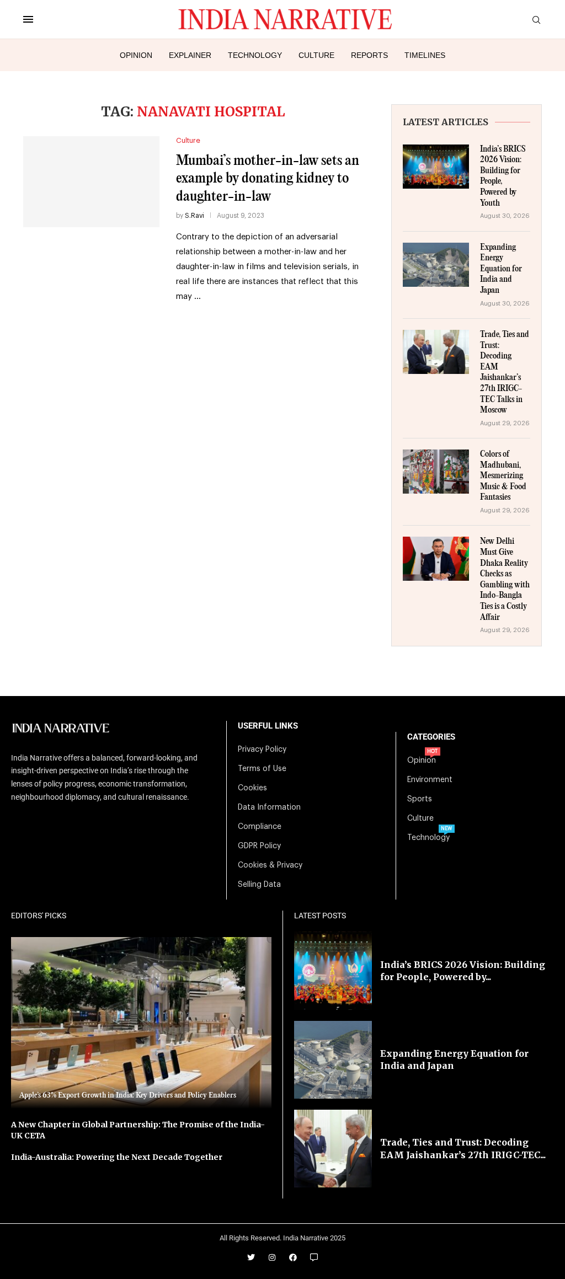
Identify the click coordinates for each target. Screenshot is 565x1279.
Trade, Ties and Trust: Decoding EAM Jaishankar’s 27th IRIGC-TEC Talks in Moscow (504, 372)
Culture (316, 55)
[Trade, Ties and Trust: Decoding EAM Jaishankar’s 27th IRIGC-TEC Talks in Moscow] (436, 352)
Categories (431, 737)
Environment (429, 780)
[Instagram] (272, 1257)
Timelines (424, 55)
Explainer (190, 55)
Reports (369, 55)
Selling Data (259, 885)
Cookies (252, 788)
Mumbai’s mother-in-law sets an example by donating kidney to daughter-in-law (267, 179)
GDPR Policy (259, 846)
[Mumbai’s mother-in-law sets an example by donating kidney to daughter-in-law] (91, 181)
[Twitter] (251, 1257)
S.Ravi (194, 215)
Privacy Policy (262, 749)
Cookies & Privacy (270, 865)
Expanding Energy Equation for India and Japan (501, 269)
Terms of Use (262, 769)
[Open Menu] (28, 19)
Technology (255, 55)
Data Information (269, 807)
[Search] (536, 20)
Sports (419, 799)
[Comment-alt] (314, 1257)
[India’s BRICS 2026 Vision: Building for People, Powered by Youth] (436, 167)
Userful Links (268, 726)
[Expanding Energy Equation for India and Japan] (436, 265)
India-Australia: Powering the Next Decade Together (116, 1157)
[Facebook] (293, 1257)
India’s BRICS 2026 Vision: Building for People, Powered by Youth (502, 176)
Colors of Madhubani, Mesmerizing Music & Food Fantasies (503, 476)
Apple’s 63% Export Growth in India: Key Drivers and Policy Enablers (127, 1095)
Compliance (259, 827)
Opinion (136, 55)
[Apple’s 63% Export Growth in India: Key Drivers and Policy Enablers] (141, 1023)
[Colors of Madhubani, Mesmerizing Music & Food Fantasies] (436, 471)
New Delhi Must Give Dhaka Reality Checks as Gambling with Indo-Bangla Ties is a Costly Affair (505, 579)
